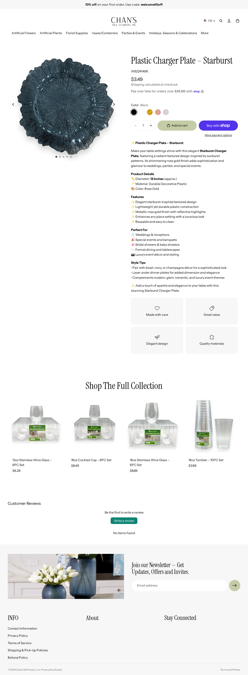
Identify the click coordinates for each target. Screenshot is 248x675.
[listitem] (204, 33)
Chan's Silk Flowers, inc (28, 669)
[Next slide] (236, 40)
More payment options (218, 135)
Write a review (124, 521)
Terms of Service (19, 643)
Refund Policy (18, 657)
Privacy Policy (18, 636)
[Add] (58, 446)
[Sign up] (234, 585)
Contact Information (22, 628)
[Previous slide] (12, 105)
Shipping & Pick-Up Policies (28, 650)
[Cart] (237, 20)
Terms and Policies (230, 669)
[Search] (221, 20)
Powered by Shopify (51, 669)
